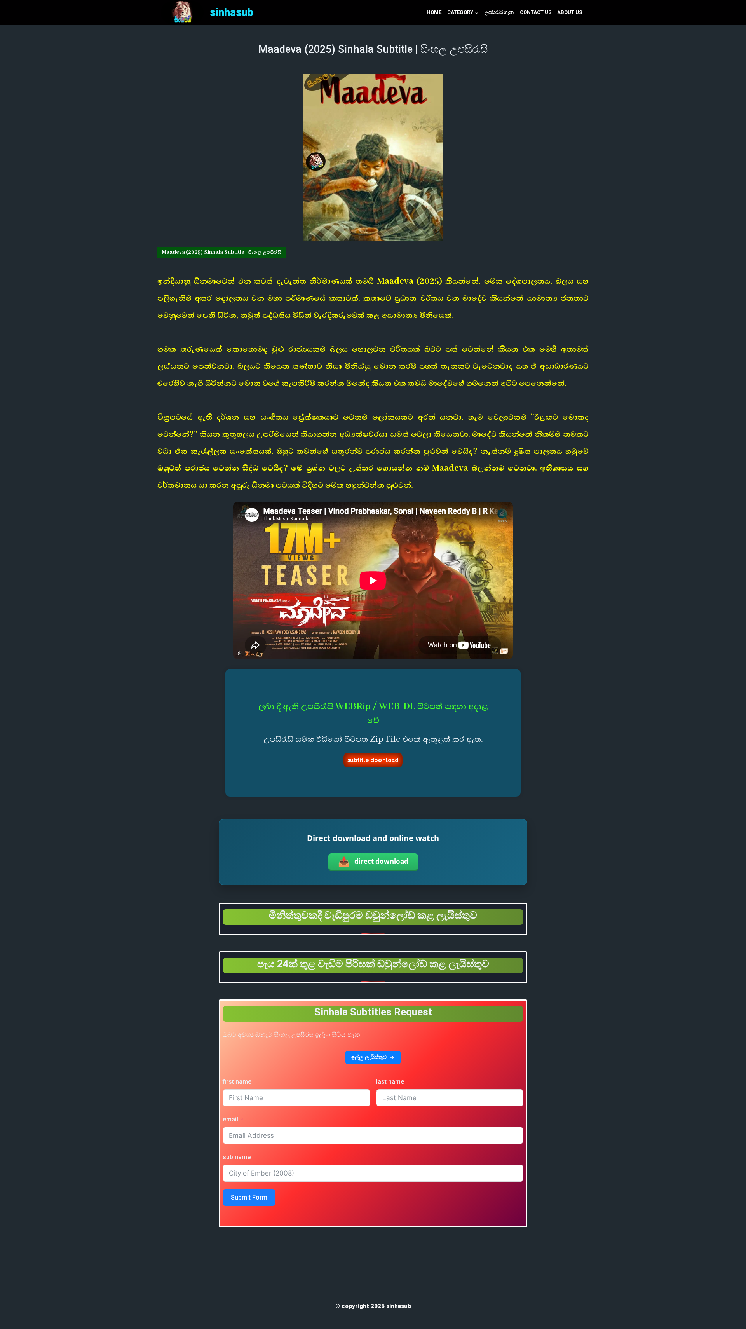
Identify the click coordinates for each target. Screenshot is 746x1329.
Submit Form (249, 1197)
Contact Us (535, 12)
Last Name (390, 1081)
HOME (434, 12)
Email (230, 1119)
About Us (569, 12)
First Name (237, 1081)
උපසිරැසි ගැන (499, 12)
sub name (237, 1157)
